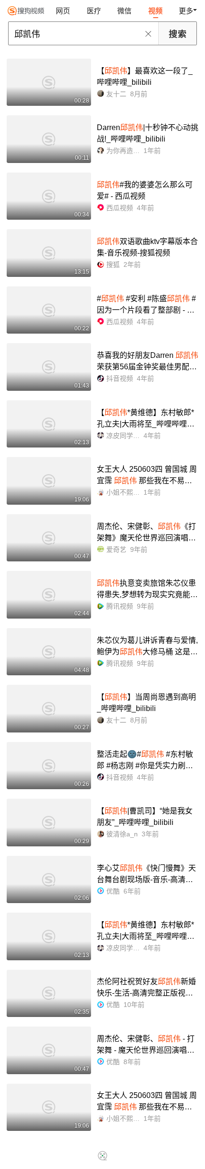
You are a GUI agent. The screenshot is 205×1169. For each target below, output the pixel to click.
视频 (155, 11)
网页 (63, 11)
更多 (186, 11)
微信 (124, 11)
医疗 (94, 11)
